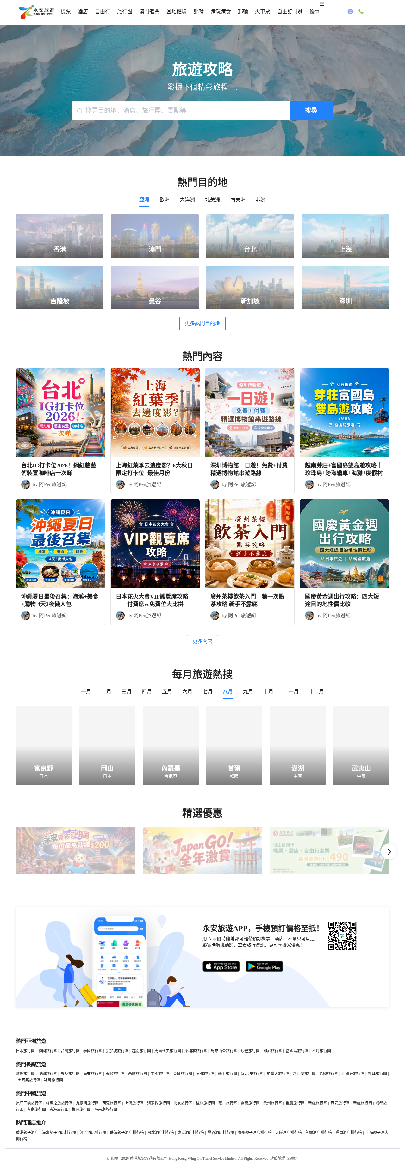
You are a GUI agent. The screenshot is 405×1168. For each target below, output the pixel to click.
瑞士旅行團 (227, 1074)
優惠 (314, 11)
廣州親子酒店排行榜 (255, 1132)
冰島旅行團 (53, 1080)
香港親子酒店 (27, 1132)
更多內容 (202, 641)
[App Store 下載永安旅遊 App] (221, 966)
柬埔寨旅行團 (195, 1051)
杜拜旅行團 (377, 1074)
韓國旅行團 (47, 1051)
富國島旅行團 (297, 1051)
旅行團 (124, 11)
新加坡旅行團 (117, 1051)
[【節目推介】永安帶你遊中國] (75, 873)
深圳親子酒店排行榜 (59, 1132)
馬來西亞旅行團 (224, 1051)
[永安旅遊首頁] (36, 12)
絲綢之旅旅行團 (59, 1103)
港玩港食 (221, 11)
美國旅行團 (160, 1074)
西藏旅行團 (111, 1103)
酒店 (83, 11)
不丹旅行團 (321, 1051)
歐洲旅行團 (25, 1074)
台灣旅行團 (70, 1051)
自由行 (102, 11)
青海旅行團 (58, 1109)
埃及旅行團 (70, 1074)
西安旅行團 (340, 1103)
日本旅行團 (25, 1051)
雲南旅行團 (250, 1103)
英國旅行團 (182, 1074)
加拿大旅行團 (278, 1074)
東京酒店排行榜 (191, 1132)
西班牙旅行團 (353, 1074)
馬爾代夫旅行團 (167, 1051)
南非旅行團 (92, 1074)
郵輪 (199, 11)
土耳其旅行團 (29, 1080)
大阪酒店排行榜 (288, 1132)
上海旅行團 (134, 1103)
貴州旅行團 (272, 1103)
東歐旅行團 (115, 1074)
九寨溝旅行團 (87, 1103)
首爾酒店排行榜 (318, 1132)
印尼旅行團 (272, 1051)
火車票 (262, 11)
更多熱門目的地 (202, 323)
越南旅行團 (141, 1051)
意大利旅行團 (251, 1074)
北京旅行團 (182, 1103)
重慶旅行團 (295, 1103)
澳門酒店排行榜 (93, 1132)
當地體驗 (176, 11)
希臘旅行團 (328, 1074)
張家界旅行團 (158, 1103)
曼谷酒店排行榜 (221, 1132)
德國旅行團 (205, 1074)
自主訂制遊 (289, 11)
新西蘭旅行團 (304, 1074)
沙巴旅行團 (250, 1051)
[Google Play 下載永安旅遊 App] (265, 966)
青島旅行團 (36, 1109)
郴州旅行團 (81, 1109)
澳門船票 (149, 11)
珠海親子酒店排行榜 (127, 1132)
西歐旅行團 (137, 1074)
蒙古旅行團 (227, 1103)
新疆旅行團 (317, 1103)
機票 (66, 11)
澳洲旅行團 (47, 1074)
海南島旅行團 (105, 1109)
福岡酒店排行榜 (348, 1132)
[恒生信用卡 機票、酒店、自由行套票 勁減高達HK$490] (329, 873)
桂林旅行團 (205, 1103)
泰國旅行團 (92, 1051)
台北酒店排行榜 (160, 1132)
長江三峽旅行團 (29, 1103)
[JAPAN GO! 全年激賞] (202, 873)
